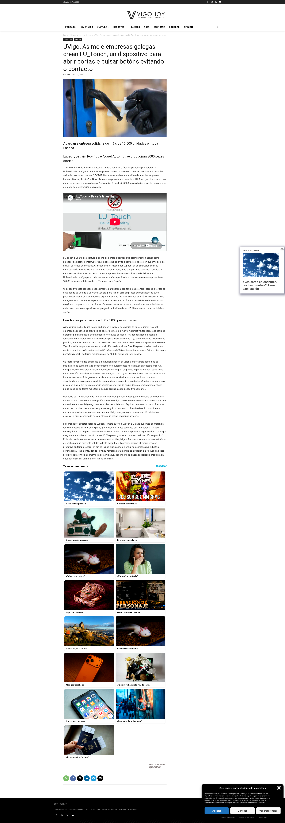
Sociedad (87, 35)
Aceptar (216, 810)
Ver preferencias (268, 810)
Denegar (242, 810)
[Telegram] (93, 778)
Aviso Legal (263, 817)
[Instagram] (212, 2)
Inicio (65, 35)
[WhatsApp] (66, 778)
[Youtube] (220, 2)
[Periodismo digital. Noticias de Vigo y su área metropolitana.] (146, 15)
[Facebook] (207, 2)
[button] (279, 788)
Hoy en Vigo (76, 35)
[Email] (100, 778)
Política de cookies (228, 817)
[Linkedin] (87, 778)
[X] (216, 2)
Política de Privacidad (246, 817)
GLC (68, 75)
